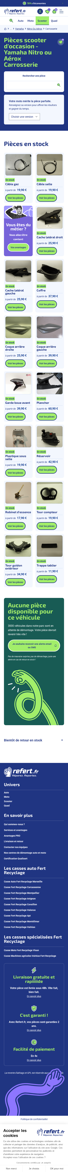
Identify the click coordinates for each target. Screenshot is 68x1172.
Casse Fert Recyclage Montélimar (21, 921)
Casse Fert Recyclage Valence (20, 910)
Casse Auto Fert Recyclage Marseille (23, 881)
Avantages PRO (12, 835)
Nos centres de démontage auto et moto (25, 852)
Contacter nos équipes (16, 847)
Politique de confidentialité (34, 1119)
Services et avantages (15, 830)
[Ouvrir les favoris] (47, 11)
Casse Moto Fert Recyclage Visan (21, 950)
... (11, 28)
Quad (7, 805)
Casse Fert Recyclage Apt (17, 915)
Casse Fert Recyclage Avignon (20, 898)
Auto (6, 792)
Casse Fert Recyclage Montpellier (21, 892)
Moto (6, 796)
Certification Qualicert (15, 858)
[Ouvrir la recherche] (12, 20)
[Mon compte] (40, 11)
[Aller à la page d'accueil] (15, 11)
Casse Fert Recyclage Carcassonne (22, 887)
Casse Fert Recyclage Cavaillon (20, 904)
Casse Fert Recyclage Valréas (19, 927)
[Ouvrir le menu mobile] (61, 11)
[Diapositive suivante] (62, 3)
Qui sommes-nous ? (14, 824)
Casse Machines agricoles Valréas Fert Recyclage (30, 955)
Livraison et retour (13, 841)
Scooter (8, 801)
